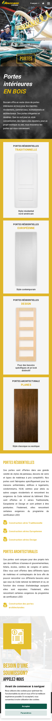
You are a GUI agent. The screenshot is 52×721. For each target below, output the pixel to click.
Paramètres (26, 713)
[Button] (43, 3)
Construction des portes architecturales (21, 605)
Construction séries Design (23, 540)
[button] (35, 3)
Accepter (26, 706)
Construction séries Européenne (25, 531)
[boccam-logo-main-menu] (11, 3)
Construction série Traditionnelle (25, 523)
